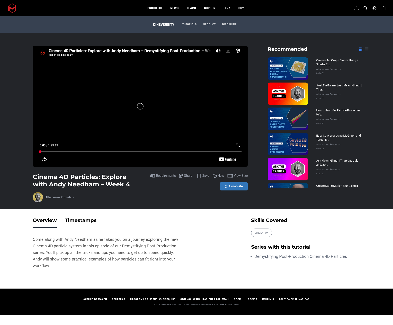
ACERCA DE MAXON (95, 299)
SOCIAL (238, 299)
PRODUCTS (154, 8)
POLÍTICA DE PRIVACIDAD (294, 299)
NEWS (174, 8)
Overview (45, 220)
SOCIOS (252, 299)
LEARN (191, 8)
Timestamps (81, 220)
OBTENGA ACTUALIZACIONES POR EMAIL (204, 299)
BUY (241, 8)
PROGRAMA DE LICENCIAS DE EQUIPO (152, 299)
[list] (366, 49)
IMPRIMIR (268, 299)
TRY (227, 8)
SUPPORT (210, 8)
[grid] (360, 49)
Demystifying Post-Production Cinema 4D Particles (300, 256)
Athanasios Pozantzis (59, 197)
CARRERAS (118, 299)
